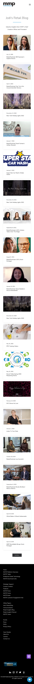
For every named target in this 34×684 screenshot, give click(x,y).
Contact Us (6, 639)
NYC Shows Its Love (12, 403)
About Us (6, 634)
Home (5, 570)
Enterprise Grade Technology (11, 576)
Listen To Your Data (12, 431)
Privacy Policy (7, 626)
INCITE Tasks (7, 574)
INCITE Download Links (10, 579)
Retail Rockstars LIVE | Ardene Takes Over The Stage (15, 231)
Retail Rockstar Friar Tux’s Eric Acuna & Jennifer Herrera (15, 87)
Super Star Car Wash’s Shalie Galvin (15, 173)
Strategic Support (8, 584)
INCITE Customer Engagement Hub (13, 598)
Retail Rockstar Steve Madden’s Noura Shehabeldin (16, 289)
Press (4, 622)
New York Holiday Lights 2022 (15, 116)
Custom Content (8, 586)
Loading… (17, 555)
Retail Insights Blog (8, 610)
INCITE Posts (7, 591)
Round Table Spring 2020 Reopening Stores (14, 374)
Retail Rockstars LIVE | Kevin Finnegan (15, 260)
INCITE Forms (7, 593)
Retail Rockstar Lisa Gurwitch (15, 459)
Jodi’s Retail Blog (8, 605)
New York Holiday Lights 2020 (15, 318)
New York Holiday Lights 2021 (15, 202)
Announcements (8, 608)
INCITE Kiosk (6, 595)
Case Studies (7, 632)
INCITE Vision (7, 614)
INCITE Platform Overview (10, 572)
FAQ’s (5, 624)
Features (5, 589)
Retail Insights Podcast (9, 612)
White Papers (7, 603)
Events (5, 620)
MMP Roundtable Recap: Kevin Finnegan (15, 545)
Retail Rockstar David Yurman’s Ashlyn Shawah (16, 144)
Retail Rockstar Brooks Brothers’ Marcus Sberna (16, 487)
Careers (5, 636)
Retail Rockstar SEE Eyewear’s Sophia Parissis (15, 57)
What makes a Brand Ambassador (17, 516)
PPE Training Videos (12, 346)
